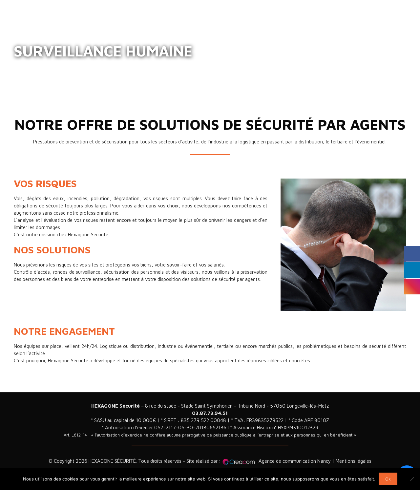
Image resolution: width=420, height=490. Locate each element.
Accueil (21, 66)
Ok (388, 478)
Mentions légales (353, 461)
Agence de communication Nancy (295, 461)
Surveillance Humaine (66, 66)
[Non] (412, 479)
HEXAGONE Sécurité (115, 406)
